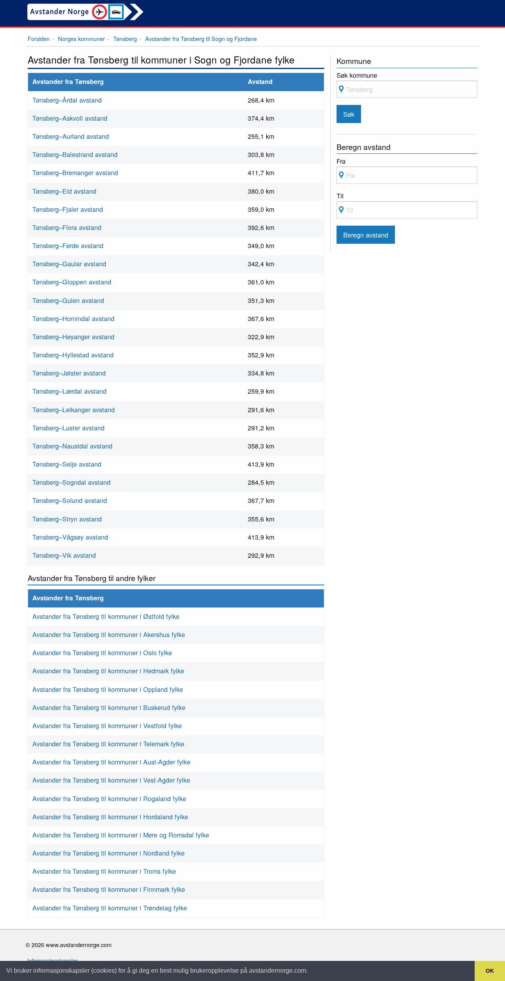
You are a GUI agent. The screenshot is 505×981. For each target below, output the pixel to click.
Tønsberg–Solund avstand (69, 500)
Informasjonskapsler (52, 960)
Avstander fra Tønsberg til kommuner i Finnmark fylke (108, 889)
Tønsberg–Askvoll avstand (69, 118)
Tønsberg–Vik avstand (64, 555)
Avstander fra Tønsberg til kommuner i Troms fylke (104, 871)
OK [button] (490, 971)
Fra (341, 161)
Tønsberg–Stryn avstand (67, 518)
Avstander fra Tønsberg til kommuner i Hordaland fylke (110, 816)
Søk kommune (357, 75)
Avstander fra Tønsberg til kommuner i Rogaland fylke (109, 798)
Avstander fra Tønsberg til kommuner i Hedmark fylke (108, 670)
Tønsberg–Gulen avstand (68, 300)
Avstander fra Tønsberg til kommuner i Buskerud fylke (108, 707)
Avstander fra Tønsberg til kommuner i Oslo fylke (102, 652)
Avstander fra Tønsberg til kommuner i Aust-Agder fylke (111, 761)
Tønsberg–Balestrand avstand (75, 154)
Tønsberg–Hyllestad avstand (73, 354)
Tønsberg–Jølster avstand (69, 372)
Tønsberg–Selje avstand (66, 464)
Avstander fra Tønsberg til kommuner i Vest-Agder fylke (111, 780)
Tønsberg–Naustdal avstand (72, 445)
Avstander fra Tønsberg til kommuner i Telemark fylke (108, 743)
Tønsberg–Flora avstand (66, 227)
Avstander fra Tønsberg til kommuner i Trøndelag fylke (109, 907)
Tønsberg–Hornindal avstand (73, 318)
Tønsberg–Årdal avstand (67, 100)
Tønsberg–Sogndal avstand (71, 482)
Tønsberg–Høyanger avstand (73, 336)
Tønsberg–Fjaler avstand (67, 209)
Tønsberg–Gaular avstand (69, 263)
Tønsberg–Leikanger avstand (73, 409)
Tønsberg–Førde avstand (67, 245)
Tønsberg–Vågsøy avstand (70, 537)
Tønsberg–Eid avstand (64, 191)
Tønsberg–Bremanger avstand (75, 172)
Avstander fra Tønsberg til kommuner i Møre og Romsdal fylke (120, 834)
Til (340, 195)
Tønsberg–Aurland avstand (70, 136)
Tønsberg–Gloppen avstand (71, 281)
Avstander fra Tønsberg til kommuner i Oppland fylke (107, 689)
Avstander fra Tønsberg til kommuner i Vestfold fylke (107, 725)
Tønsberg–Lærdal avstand (69, 391)
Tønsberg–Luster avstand (68, 427)
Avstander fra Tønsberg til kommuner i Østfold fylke (106, 616)
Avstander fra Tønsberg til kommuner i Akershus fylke (108, 634)
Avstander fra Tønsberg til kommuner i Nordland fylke (108, 853)
